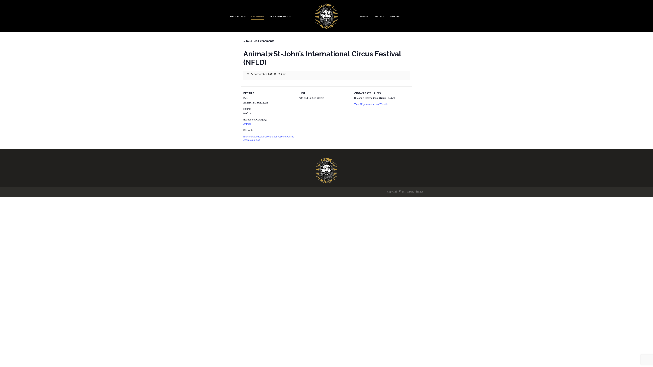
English (394, 16)
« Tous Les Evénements (258, 41)
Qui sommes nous (280, 16)
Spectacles (236, 16)
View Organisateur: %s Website (371, 104)
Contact (379, 16)
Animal (247, 123)
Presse (364, 16)
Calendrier (257, 16)
